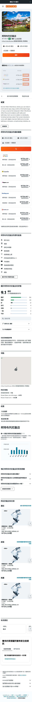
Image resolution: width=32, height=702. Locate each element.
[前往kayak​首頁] (11, 6)
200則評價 (18, 39)
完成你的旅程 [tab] (7, 649)
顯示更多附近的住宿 (25, 505)
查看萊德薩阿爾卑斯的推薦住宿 (24, 578)
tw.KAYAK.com (6, 695)
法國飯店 (25, 695)
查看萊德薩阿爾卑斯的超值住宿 (24, 542)
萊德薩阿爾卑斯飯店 (10, 659)
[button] (30, 2)
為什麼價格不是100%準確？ (11, 686)
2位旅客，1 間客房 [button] (9, 50)
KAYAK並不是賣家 (8, 680)
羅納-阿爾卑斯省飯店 (21, 696)
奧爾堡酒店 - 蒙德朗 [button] (7, 526)
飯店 (13, 695)
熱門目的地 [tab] (17, 649)
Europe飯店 (18, 695)
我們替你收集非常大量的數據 (11, 683)
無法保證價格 (23, 675)
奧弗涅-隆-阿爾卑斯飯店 (9, 696)
